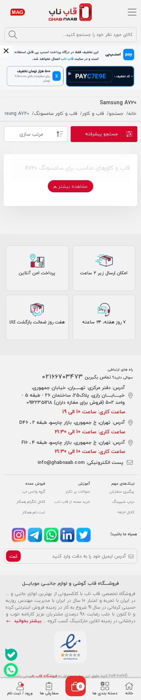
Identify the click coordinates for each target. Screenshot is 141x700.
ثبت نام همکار (33, 512)
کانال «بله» (125, 512)
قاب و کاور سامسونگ (55, 113)
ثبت (13, 556)
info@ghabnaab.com (61, 462)
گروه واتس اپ (33, 491)
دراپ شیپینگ (123, 501)
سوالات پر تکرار (77, 491)
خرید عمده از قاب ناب (72, 501)
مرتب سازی (31, 134)
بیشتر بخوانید (26, 621)
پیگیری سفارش (121, 491)
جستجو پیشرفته (101, 134)
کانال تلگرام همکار (31, 501)
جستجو (116, 113)
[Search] (13, 35)
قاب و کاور (93, 113)
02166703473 (62, 376)
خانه (132, 113)
